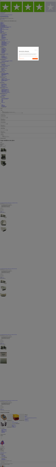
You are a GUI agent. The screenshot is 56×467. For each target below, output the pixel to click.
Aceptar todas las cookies (35, 58)
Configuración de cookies (21, 58)
